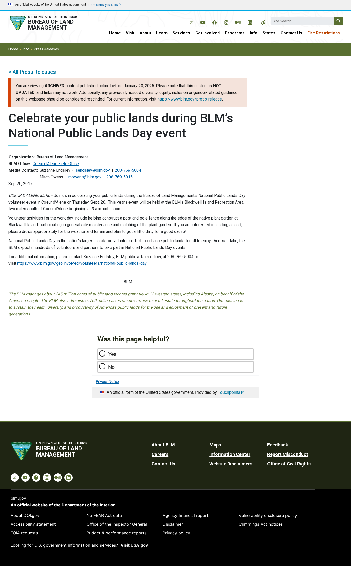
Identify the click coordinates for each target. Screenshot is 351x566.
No (111, 366)
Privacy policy (176, 532)
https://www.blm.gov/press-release (190, 99)
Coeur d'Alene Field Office (56, 163)
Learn (162, 33)
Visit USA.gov (134, 545)
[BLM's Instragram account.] (226, 21)
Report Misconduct (287, 454)
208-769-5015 (119, 177)
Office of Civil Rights (289, 464)
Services (181, 33)
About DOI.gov (25, 515)
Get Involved (207, 33)
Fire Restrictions (323, 33)
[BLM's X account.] (191, 18)
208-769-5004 (128, 170)
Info (253, 33)
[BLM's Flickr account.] (238, 18)
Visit (130, 33)
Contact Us (291, 33)
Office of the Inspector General (117, 524)
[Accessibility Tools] (263, 22)
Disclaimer (173, 524)
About (145, 33)
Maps (215, 445)
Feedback (277, 445)
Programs (235, 33)
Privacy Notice (107, 381)
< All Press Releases (32, 72)
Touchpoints (229, 392)
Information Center (229, 454)
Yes (112, 354)
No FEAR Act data (104, 515)
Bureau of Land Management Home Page (48, 23)
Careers (160, 454)
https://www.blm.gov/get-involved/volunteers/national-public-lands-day (82, 263)
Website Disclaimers (230, 464)
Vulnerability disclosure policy (268, 515)
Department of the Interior (88, 504)
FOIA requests (24, 532)
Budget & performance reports (116, 532)
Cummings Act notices (261, 524)
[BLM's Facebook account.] (214, 21)
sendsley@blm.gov (93, 170)
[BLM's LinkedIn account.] (250, 21)
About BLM (163, 445)
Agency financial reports (186, 515)
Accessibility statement (33, 524)
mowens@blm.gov (84, 177)
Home (115, 33)
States (269, 33)
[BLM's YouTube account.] (202, 21)
